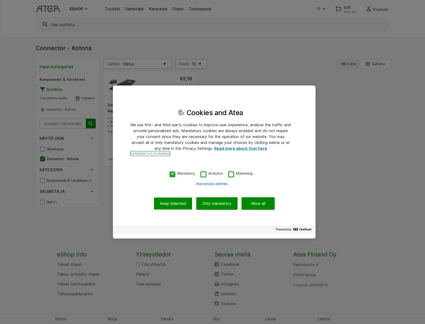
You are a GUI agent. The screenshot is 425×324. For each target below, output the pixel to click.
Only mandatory (216, 203)
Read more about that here (240, 148)
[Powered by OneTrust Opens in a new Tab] (294, 230)
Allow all (258, 203)
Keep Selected (173, 203)
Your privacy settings (212, 183)
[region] (214, 162)
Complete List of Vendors (150, 153)
